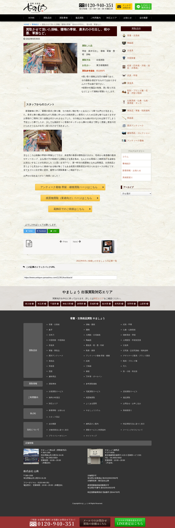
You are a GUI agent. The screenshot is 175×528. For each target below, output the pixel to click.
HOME (31, 18)
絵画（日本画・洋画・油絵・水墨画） (138, 66)
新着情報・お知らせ (131, 170)
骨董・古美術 (133, 35)
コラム (125, 157)
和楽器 (130, 118)
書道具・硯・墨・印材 (95, 345)
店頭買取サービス (130, 391)
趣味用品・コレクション (138, 133)
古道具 (130, 50)
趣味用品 (52, 376)
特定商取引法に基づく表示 (134, 424)
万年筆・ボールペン (94, 376)
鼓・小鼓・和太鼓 (130, 371)
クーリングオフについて (133, 430)
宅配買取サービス (93, 391)
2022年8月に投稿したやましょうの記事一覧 (96, 261)
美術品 (51, 361)
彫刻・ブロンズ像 (130, 361)
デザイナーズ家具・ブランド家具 (136, 356)
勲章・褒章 (90, 350)
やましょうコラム (93, 410)
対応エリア (111, 18)
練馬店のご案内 (92, 424)
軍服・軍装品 (54, 350)
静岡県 (80, 304)
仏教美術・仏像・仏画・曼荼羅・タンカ (138, 101)
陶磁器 (130, 43)
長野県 (130, 304)
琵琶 (50, 371)
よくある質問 (91, 403)
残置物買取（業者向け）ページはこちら (69, 198)
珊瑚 (88, 330)
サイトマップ (91, 436)
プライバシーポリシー (58, 436)
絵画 (88, 361)
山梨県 (143, 304)
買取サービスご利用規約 (96, 430)
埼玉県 (41, 304)
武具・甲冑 (132, 75)
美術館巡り (127, 177)
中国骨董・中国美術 (57, 340)
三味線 (88, 366)
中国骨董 (131, 58)
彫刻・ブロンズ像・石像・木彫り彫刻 (137, 91)
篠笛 (88, 371)
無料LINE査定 (54, 397)
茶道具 (130, 83)
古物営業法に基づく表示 (59, 430)
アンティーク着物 (135, 141)
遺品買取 (79, 18)
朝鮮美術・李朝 (129, 335)
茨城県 (93, 304)
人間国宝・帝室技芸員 (132, 340)
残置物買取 (90, 397)
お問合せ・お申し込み (132, 403)
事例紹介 (35, 24)
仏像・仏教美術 (129, 330)
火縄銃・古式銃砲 (93, 335)
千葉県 (53, 304)
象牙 (50, 330)
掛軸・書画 (90, 324)
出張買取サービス (56, 391)
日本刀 (51, 335)
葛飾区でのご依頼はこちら (69, 209)
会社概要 (52, 424)
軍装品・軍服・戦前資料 (138, 110)
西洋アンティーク (135, 125)
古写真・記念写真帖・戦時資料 (135, 350)
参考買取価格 (91, 384)
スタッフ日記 (54, 417)
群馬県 (118, 304)
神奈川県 (67, 304)
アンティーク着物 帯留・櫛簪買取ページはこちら (68, 187)
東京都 (28, 304)
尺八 (125, 366)
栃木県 (105, 304)
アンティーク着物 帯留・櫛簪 (98, 356)
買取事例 (63, 18)
